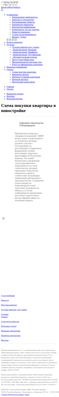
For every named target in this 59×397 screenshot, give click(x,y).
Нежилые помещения (17, 67)
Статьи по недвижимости (24, 34)
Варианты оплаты (20, 74)
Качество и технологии (23, 19)
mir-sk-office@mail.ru (10, 7)
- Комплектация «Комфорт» (25, 52)
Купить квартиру (15, 42)
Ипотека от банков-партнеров (26, 77)
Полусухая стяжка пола (23, 59)
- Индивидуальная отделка (24, 57)
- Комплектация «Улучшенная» (26, 54)
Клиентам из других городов (25, 29)
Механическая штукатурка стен (27, 62)
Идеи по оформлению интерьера (27, 64)
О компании (12, 15)
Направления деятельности (25, 17)
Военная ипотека (20, 79)
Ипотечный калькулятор (23, 82)
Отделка (10, 45)
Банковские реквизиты (22, 24)
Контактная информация (23, 27)
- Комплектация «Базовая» (24, 50)
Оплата (10, 69)
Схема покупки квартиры (24, 72)
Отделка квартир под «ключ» (26, 47)
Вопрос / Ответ (19, 37)
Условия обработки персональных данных (15, 394)
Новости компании (21, 32)
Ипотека (11, 96)
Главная (10, 86)
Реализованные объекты (23, 22)
